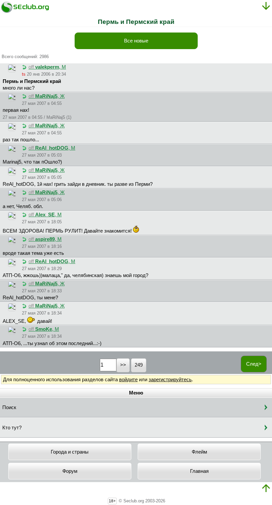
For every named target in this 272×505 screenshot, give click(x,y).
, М (47, 67)
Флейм (199, 452)
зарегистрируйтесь (170, 379)
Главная (199, 471)
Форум (69, 471)
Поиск (9, 407)
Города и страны (70, 452)
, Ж (47, 96)
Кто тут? (12, 427)
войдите (128, 379)
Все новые (136, 40)
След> (253, 364)
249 (139, 365)
